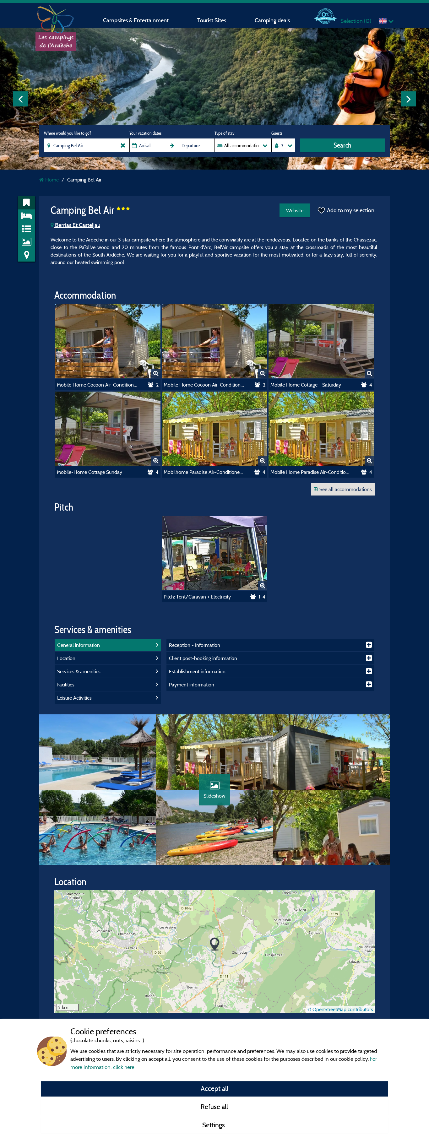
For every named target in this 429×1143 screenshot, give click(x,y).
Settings (214, 1125)
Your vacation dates (145, 133)
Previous (20, 98)
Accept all (214, 1088)
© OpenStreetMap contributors (340, 1009)
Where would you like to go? (67, 133)
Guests (276, 133)
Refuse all (214, 1106)
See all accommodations (345, 489)
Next (408, 98)
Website (294, 210)
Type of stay (224, 133)
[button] (215, 944)
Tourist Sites (211, 20)
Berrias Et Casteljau (77, 225)
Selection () (355, 20)
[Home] (55, 17)
